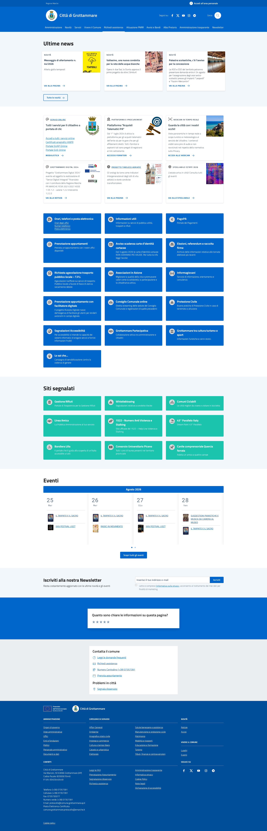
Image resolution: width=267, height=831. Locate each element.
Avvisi (183, 731)
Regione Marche (52, 3)
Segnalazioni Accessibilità (70, 331)
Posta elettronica (62, 228)
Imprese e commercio (99, 740)
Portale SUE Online (56, 150)
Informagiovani (186, 273)
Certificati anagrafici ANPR (59, 142)
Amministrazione (53, 27)
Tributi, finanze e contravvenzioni (150, 754)
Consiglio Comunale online (131, 302)
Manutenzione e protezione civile (150, 731)
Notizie (184, 727)
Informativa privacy (144, 774)
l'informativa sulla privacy (167, 585)
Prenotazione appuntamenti (71, 244)
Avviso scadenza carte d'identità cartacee (135, 246)
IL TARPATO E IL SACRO (67, 515)
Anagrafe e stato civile (99, 736)
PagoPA (181, 219)
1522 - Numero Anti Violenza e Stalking (134, 422)
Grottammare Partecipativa (132, 331)
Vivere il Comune (92, 27)
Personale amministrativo (55, 749)
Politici (46, 745)
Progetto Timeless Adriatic (126, 167)
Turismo (138, 749)
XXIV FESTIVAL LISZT (65, 526)
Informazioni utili (126, 219)
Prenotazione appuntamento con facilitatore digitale (74, 304)
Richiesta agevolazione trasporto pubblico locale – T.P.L (74, 275)
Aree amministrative (52, 731)
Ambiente (93, 731)
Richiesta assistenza (98, 783)
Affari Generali (95, 727)
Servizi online (58, 119)
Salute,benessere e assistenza (149, 727)
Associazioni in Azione (129, 273)
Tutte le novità (54, 97)
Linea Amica (62, 420)
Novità (68, 27)
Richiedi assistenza (113, 27)
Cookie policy (49, 823)
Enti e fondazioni (51, 740)
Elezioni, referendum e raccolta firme (195, 246)
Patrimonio (140, 736)
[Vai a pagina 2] (135, 547)
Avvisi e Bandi (153, 27)
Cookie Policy (141, 779)
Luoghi (184, 750)
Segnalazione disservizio (100, 779)
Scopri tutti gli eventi (133, 555)
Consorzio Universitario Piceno (134, 446)
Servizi (78, 27)
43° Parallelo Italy (187, 420)
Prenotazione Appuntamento (102, 774)
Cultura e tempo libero (99, 745)
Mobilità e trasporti (144, 740)
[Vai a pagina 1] (131, 547)
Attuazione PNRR (135, 27)
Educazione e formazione (146, 745)
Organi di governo (51, 727)
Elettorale (93, 754)
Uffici (45, 736)
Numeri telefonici (62, 226)
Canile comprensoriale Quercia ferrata (195, 448)
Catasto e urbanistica (99, 749)
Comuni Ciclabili (186, 401)
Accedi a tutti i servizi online (60, 138)
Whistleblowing (125, 401)
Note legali (140, 783)
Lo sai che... (61, 355)
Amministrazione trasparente (194, 27)
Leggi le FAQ (95, 770)
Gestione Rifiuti (64, 401)
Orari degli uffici (62, 222)
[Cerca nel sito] (217, 15)
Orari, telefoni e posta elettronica (74, 219)
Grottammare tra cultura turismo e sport (197, 333)
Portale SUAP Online (56, 146)
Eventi (184, 755)
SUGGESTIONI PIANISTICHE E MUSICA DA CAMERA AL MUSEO (205, 519)
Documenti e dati (51, 754)
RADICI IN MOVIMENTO (112, 526)
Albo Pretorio (170, 27)
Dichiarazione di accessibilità (148, 788)
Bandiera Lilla (62, 446)
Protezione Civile (187, 302)
